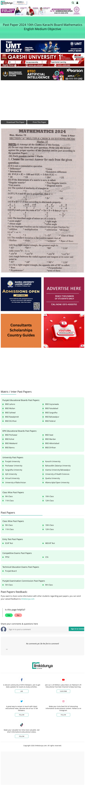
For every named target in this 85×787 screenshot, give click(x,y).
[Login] (77, 3)
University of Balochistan (15, 482)
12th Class (49, 500)
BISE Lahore (10, 404)
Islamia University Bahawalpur (57, 470)
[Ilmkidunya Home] (7, 3)
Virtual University (12, 478)
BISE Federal (50, 421)
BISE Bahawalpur (52, 417)
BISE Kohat (9, 439)
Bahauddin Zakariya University (58, 465)
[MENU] (82, 2)
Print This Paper (39, 122)
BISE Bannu (10, 447)
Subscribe (63, 691)
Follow (21, 715)
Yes (8, 615)
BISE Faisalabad (51, 408)
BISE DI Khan (50, 447)
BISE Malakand (11, 443)
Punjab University (12, 461)
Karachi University (52, 461)
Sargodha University (13, 470)
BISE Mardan (50, 439)
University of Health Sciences (57, 474)
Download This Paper (15, 122)
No (18, 615)
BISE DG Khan (11, 421)
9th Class (9, 496)
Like (21, 691)
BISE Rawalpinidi (12, 417)
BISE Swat (49, 435)
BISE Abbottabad (52, 443)
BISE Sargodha (51, 412)
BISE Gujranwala (52, 404)
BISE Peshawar (11, 435)
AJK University (11, 474)
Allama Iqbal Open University (57, 482)
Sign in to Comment (77, 629)
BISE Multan (10, 408)
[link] (20, 2)
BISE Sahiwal (10, 412)
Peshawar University (13, 465)
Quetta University (52, 478)
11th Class (9, 500)
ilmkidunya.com (27, 599)
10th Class (49, 496)
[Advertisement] (42, 98)
